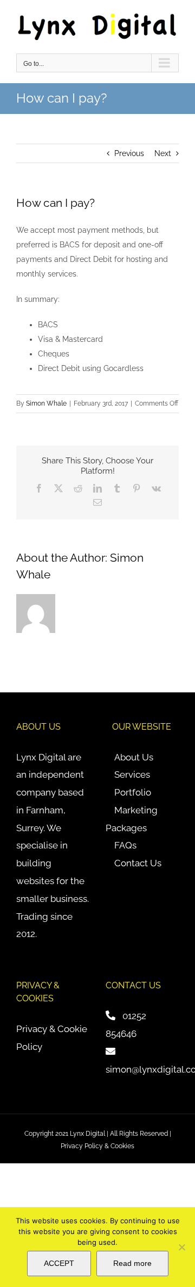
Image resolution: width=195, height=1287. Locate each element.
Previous (129, 153)
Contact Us (137, 863)
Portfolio (132, 792)
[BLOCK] (181, 1247)
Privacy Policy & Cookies (97, 1146)
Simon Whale (46, 403)
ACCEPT (59, 1263)
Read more (132, 1263)
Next (162, 153)
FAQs (125, 845)
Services (132, 774)
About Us (133, 757)
